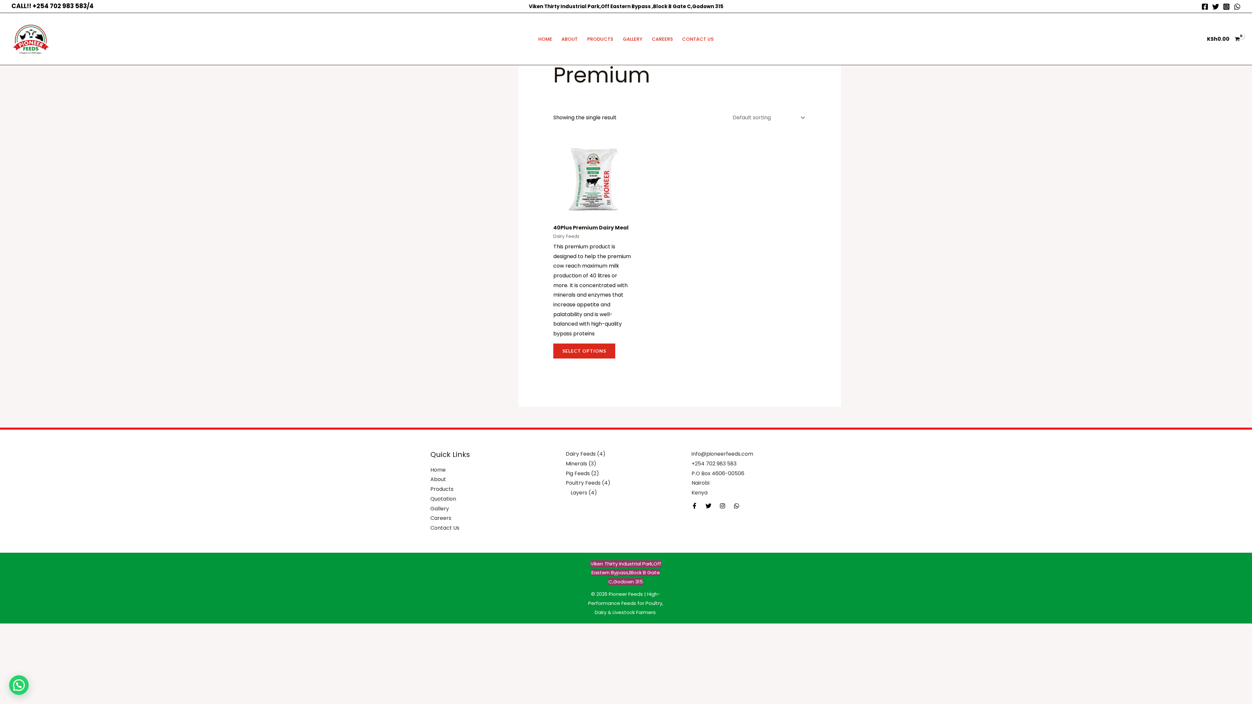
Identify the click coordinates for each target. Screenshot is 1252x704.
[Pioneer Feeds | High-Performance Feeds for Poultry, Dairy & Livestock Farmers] (31, 38)
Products (600, 39)
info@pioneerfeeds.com (722, 454)
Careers (662, 39)
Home (545, 39)
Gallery (632, 39)
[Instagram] (1226, 6)
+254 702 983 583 (714, 463)
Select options (584, 351)
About (569, 39)
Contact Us (698, 39)
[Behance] (736, 506)
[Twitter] (1215, 6)
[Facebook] (1204, 6)
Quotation (443, 499)
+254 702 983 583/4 (63, 6)
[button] (19, 685)
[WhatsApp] (1237, 6)
